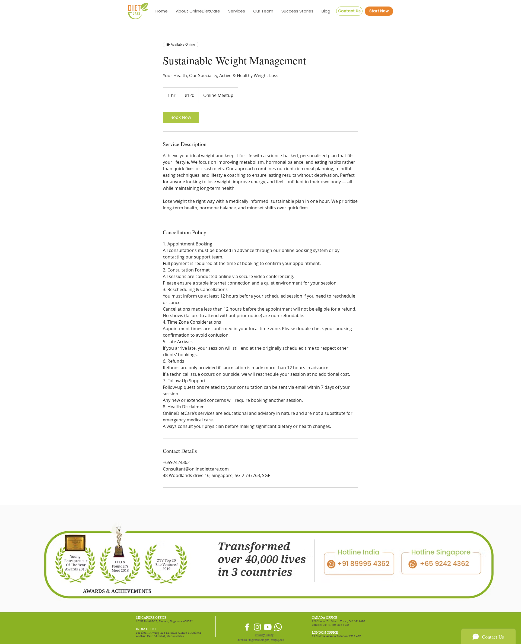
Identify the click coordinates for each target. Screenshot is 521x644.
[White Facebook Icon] (247, 627)
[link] (181, 117)
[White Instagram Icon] (257, 627)
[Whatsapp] (278, 627)
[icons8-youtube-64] (267, 627)
